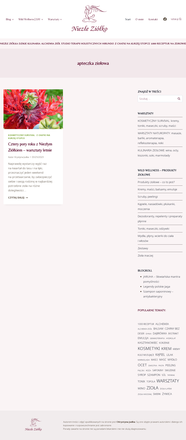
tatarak (171, 375)
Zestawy (143, 248)
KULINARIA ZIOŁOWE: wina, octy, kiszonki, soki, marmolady (158, 152)
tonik (141, 381)
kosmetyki (149, 348)
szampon (153, 375)
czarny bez (172, 328)
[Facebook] (165, 19)
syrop (142, 375)
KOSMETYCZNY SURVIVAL (21, 135)
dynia (148, 333)
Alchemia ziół (50, 43)
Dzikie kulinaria (29, 43)
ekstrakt (173, 333)
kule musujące (146, 354)
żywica (167, 394)
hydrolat (171, 338)
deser (141, 333)
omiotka (152, 365)
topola (150, 381)
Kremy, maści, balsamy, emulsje (157, 189)
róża (148, 370)
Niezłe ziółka (9, 43)
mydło (172, 359)
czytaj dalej (18, 197)
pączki (141, 370)
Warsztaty (168, 381)
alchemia (162, 324)
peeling (170, 365)
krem (166, 348)
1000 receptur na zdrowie (168, 43)
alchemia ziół (145, 329)
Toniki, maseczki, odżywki (153, 228)
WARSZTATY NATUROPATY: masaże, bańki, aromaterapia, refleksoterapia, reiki (160, 138)
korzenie (164, 342)
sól (164, 375)
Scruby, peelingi (148, 196)
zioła (152, 388)
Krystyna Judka (22, 157)
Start (128, 19)
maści (154, 359)
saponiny (157, 370)
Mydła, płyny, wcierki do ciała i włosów (156, 238)
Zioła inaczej (145, 255)
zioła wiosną (145, 394)
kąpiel (160, 354)
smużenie (170, 370)
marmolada (144, 360)
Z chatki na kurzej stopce (132, 43)
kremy (176, 349)
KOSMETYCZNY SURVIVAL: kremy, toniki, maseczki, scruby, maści (158, 123)
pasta (161, 365)
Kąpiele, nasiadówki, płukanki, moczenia (156, 206)
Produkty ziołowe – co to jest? (156, 182)
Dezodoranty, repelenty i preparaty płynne (160, 218)
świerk (157, 394)
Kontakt (153, 19)
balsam (158, 328)
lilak (170, 354)
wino (141, 388)
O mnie (139, 19)
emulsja (143, 338)
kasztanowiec (148, 343)
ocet (142, 365)
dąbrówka (160, 333)
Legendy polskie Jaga (156, 286)
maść (162, 359)
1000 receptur (146, 324)
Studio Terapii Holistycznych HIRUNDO (87, 43)
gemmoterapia (157, 338)
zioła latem (166, 388)
